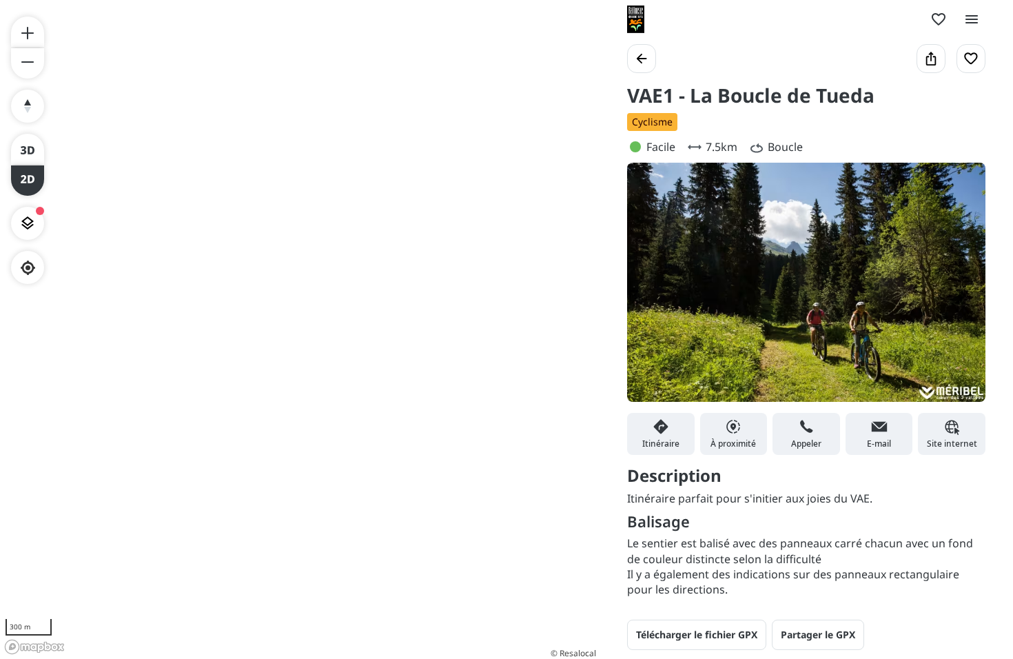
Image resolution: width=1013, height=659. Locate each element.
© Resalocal (573, 653)
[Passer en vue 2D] (27, 180)
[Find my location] (28, 268)
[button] (818, 635)
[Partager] (931, 58)
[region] (300, 329)
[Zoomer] (27, 32)
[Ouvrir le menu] (971, 19)
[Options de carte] (27, 223)
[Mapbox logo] (34, 647)
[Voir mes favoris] (938, 19)
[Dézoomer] (27, 63)
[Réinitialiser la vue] (27, 106)
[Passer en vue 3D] (27, 149)
